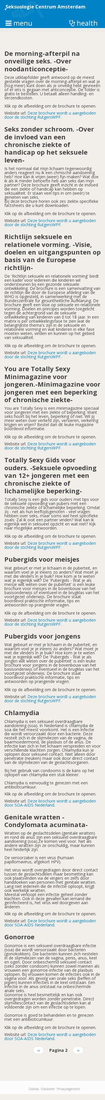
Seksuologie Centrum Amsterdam (45, 6)
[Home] (27, 9)
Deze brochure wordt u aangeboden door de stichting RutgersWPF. (50, 115)
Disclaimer (48, 1089)
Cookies (34, 1089)
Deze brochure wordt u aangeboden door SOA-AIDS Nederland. (50, 803)
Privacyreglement (68, 1089)
